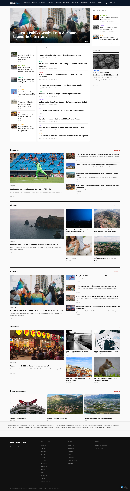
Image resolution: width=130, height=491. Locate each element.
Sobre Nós (71, 445)
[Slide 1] (85, 41)
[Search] (111, 3)
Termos (58, 488)
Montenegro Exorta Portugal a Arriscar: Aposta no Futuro (60, 93)
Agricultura (22, 65)
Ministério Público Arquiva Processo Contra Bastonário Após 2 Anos (109, 39)
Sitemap (70, 451)
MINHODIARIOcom (18, 442)
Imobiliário (84, 3)
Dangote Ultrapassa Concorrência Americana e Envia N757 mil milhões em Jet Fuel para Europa (106, 258)
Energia (99, 3)
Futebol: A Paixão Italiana (18, 418)
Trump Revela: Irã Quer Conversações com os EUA (26, 93)
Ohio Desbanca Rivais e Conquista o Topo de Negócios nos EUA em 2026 (106, 379)
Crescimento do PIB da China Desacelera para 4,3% (25, 116)
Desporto (66, 3)
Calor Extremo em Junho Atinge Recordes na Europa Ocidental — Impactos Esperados (106, 230)
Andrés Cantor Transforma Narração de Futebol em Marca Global (63, 102)
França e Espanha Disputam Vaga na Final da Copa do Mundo (61, 110)
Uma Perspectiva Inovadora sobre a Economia (98, 418)
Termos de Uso (99, 448)
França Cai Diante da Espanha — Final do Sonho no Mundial (60, 85)
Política (58, 3)
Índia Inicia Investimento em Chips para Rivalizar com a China (61, 127)
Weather (70, 463)
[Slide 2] (86, 41)
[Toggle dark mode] (118, 2)
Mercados (51, 3)
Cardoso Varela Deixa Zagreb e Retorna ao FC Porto (30, 189)
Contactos (71, 448)
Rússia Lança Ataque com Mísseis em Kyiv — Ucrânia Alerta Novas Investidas (63, 65)
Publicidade (71, 457)
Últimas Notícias (72, 460)
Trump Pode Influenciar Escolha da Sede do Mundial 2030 (60, 55)
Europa (43, 479)
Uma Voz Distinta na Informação (57, 418)
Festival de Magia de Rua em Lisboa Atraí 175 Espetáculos (26, 57)
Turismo (92, 3)
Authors (40, 488)
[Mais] (106, 3)
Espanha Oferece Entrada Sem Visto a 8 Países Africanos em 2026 (96, 165)
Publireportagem (45, 482)
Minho (15, 3)
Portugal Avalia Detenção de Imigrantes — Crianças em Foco (26, 82)
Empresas (27, 3)
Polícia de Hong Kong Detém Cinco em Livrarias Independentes (26, 129)
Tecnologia (75, 3)
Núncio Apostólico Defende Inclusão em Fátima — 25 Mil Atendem (26, 69)
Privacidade (52, 488)
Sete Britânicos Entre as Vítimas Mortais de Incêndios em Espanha (63, 136)
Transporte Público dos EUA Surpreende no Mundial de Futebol (25, 104)
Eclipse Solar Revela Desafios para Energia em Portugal (109, 19)
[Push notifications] (114, 3)
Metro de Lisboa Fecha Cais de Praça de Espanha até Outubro (77, 352)
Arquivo (70, 454)
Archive (45, 488)
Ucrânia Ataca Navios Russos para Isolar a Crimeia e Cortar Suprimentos (60, 75)
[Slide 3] (87, 41)
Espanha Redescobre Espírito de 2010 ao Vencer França (59, 119)
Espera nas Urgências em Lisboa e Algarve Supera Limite (109, 28)
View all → (117, 150)
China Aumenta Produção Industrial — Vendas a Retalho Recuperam (97, 154)
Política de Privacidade (101, 445)
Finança (34, 3)
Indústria (42, 3)
